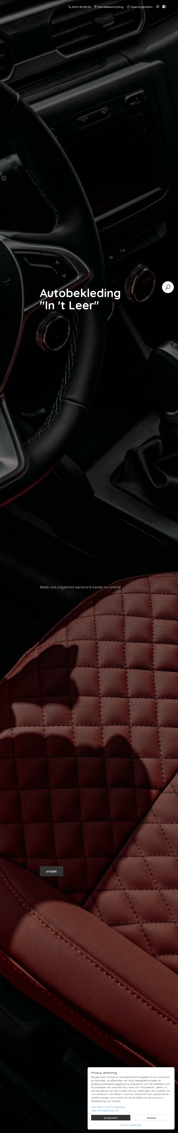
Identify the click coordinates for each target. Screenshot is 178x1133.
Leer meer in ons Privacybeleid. (108, 1106)
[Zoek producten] (168, 287)
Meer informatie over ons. (105, 1110)
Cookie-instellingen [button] (131, 1124)
